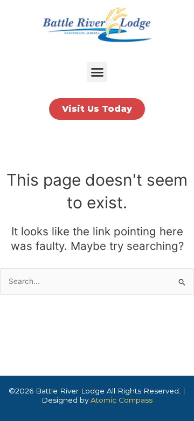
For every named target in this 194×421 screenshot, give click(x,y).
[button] (97, 72)
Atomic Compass (122, 400)
